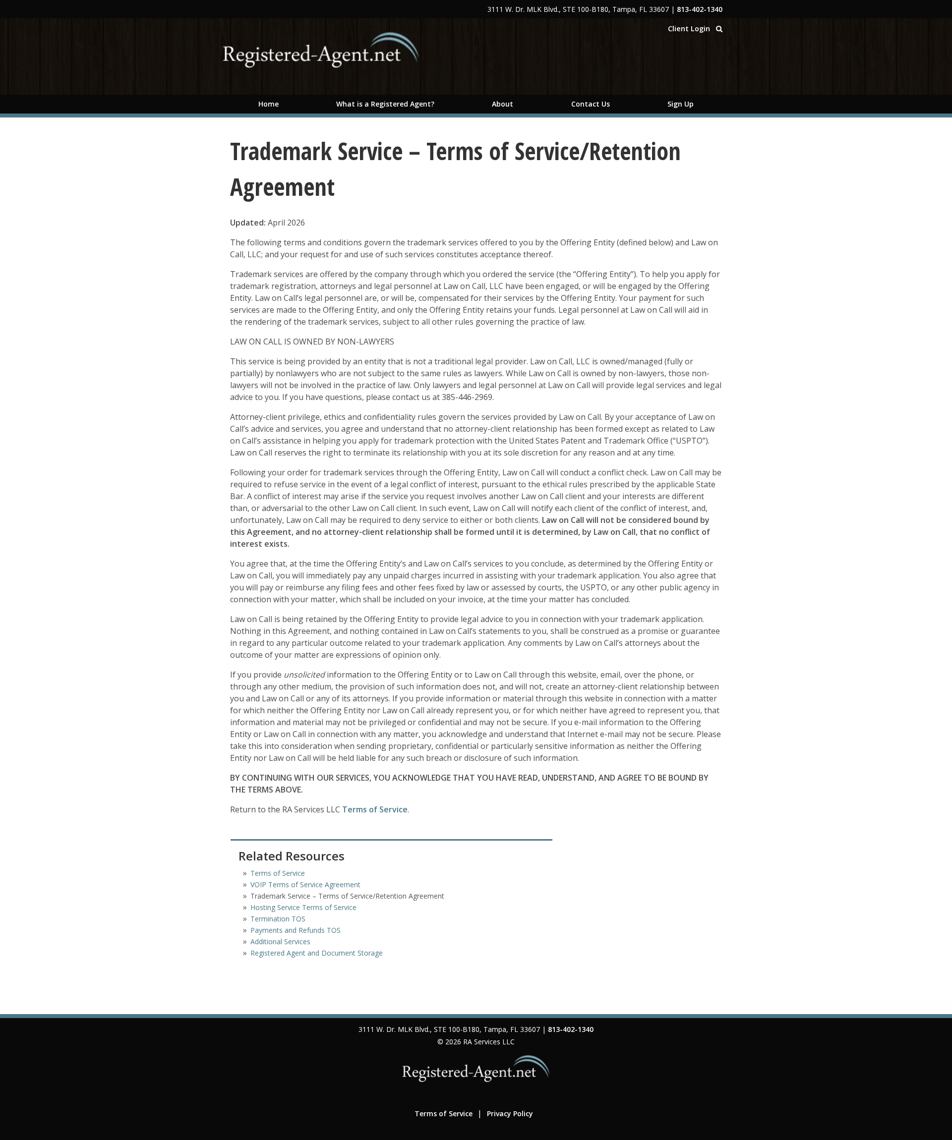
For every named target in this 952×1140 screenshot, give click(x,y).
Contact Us (590, 104)
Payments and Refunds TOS (295, 930)
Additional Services (280, 941)
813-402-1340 (699, 9)
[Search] (719, 28)
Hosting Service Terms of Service (303, 907)
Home (268, 104)
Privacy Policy (510, 1113)
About (502, 104)
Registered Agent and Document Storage (316, 953)
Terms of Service (375, 809)
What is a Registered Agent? (385, 104)
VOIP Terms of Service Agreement (305, 884)
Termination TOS (277, 918)
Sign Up (680, 104)
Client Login (689, 28)
